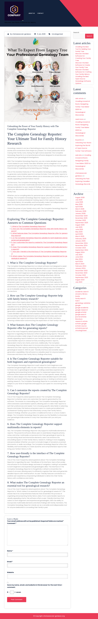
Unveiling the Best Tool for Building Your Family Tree (83, 49)
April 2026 (79, 207)
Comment (12, 523)
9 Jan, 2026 (41, 34)
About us (32, 13)
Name (10, 551)
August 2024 (80, 252)
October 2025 (80, 220)
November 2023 (81, 273)
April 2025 (79, 234)
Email (10, 562)
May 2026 (78, 204)
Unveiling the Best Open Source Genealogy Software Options (83, 79)
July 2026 (78, 200)
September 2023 (81, 277)
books (77, 296)
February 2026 (80, 211)
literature (78, 319)
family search (80, 298)
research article (81, 321)
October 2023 (80, 275)
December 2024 (81, 243)
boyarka (78, 140)
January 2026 (80, 213)
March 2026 (79, 209)
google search (80, 314)
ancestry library (81, 294)
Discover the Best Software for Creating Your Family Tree (83, 57)
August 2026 (80, 197)
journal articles (80, 317)
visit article (79, 98)
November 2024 (81, 245)
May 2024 (79, 259)
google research (81, 310)
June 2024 (79, 257)
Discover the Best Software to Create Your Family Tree (82, 65)
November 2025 (81, 218)
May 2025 (78, 232)
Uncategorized (57, 34)
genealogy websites (82, 303)
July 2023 (78, 282)
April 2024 (79, 261)
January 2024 (80, 268)
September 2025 (81, 223)
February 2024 (80, 266)
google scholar (81, 312)
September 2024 (81, 250)
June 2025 (79, 229)
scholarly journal (81, 328)
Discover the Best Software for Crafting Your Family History (83, 72)
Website (10, 572)
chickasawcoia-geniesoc (21, 34)
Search (76, 32)
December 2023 (81, 271)
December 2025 (81, 216)
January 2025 (80, 241)
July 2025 (78, 227)
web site (78, 155)
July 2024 (78, 255)
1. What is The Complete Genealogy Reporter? (28, 226)
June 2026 (79, 202)
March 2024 (79, 264)
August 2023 (79, 280)
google (77, 305)
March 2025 (79, 236)
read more (79, 119)
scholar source (81, 326)
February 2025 (80, 239)
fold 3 (77, 301)
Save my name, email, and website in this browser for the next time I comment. (34, 586)
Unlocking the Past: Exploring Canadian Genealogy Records (82, 181)
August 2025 (80, 225)
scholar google (81, 324)
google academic (81, 308)
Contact (40, 13)
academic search (82, 292)
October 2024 (80, 248)
